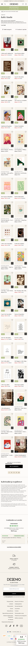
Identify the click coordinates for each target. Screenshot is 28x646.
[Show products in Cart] (25, 4)
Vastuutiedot (10, 606)
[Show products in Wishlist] (22, 4)
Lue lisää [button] (3, 25)
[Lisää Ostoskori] (12, 49)
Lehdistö (11, 603)
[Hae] (5, 4)
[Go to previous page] (9, 472)
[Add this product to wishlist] (12, 35)
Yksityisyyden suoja (19, 613)
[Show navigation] (2, 4)
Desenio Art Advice (19, 601)
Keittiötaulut (8, 11)
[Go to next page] (19, 472)
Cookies (17, 611)
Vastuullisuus (10, 611)
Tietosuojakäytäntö (9, 596)
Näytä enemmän (14, 466)
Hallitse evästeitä (19, 618)
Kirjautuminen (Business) (7, 622)
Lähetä (14, 593)
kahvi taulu (15, 11)
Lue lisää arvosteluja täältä (14, 547)
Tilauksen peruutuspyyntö (21, 615)
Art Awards (10, 619)
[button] (21, 640)
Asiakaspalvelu (18, 603)
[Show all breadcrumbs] (2, 11)
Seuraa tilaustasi (19, 606)
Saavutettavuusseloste (8, 613)
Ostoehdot (17, 608)
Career (11, 608)
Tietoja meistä (10, 601)
